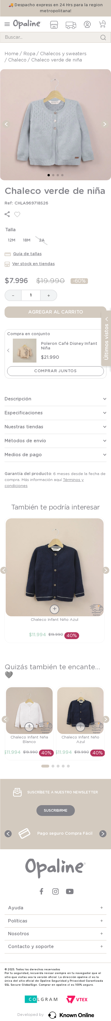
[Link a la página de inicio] (12, 54)
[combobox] (55, 37)
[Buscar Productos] (103, 37)
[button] (7, 214)
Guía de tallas (27, 254)
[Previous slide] (8, 350)
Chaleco (17, 60)
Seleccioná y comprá (55, 371)
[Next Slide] (105, 570)
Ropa (29, 54)
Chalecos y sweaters (63, 54)
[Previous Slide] (3, 570)
